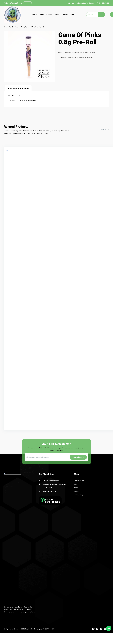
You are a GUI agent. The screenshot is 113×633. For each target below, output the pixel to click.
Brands (49, 15)
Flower (73, 52)
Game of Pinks (19, 27)
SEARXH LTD (50, 629)
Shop (42, 15)
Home (6, 27)
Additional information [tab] (18, 88)
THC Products (91, 52)
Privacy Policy (78, 495)
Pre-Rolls (85, 52)
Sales (72, 15)
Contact (65, 15)
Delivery (34, 15)
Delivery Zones (79, 481)
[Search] (101, 14)
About (57, 15)
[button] (108, 628)
